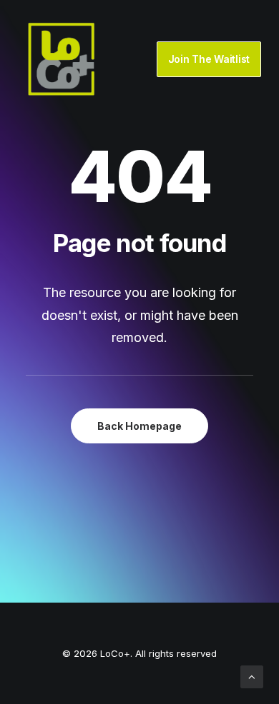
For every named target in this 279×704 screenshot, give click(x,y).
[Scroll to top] (251, 676)
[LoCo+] (61, 59)
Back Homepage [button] (139, 426)
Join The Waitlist (209, 59)
